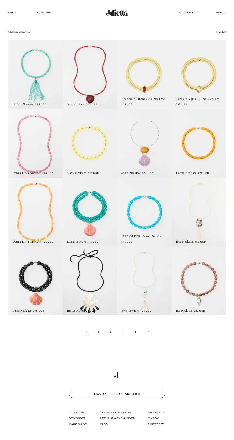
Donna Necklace (186, 173)
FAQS (104, 424)
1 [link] (86, 331)
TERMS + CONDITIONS (115, 412)
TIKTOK (153, 418)
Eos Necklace (184, 311)
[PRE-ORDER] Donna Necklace (142, 237)
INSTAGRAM (156, 412)
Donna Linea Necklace (26, 173)
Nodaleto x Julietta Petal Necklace (143, 99)
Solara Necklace (131, 173)
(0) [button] (221, 12)
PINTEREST (156, 424)
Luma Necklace (76, 242)
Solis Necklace (76, 104)
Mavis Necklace (76, 173)
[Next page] (148, 332)
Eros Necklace (185, 242)
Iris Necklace (75, 311)
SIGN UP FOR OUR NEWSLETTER (117, 393)
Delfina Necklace (23, 104)
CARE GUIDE (78, 424)
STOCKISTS (77, 418)
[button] (12, 13)
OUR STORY (77, 412)
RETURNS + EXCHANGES (117, 418)
